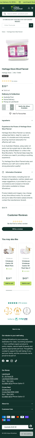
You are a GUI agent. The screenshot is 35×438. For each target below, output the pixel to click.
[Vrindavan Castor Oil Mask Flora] (9, 250)
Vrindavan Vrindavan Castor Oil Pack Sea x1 (25, 264)
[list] (17, 50)
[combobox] (17, 14)
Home (3, 31)
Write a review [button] (17, 229)
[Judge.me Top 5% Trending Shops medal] (27, 311)
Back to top (17, 329)
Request (17, 21)
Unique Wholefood (11, 433)
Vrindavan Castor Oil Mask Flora (9, 263)
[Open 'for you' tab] (30, 426)
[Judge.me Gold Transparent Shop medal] (8, 311)
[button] (32, 8)
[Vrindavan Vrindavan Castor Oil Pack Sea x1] (25, 250)
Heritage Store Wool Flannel (14, 31)
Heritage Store (6, 72)
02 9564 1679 (7, 383)
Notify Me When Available (24, 107)
